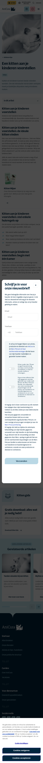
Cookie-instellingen (21, 743)
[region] (21, 740)
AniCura (30, 346)
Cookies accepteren (22, 758)
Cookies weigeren (21, 750)
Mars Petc (14, 349)
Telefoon (8, 326)
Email (7, 311)
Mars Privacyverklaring (13, 425)
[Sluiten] (35, 285)
